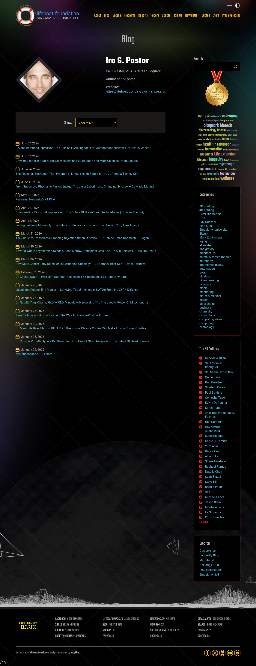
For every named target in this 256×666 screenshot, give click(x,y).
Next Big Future (209, 565)
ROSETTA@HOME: (64, 636)
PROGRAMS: (203, 630)
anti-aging (230, 116)
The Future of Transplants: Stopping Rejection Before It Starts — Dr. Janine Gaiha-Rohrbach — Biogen (82, 238)
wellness (227, 178)
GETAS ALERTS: (205, 619)
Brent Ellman (213, 487)
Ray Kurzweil (207, 222)
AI (208, 116)
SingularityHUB (209, 574)
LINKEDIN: (155, 619)
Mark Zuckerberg (210, 237)
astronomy (206, 261)
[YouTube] (230, 653)
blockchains (207, 304)
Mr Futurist (206, 560)
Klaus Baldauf (214, 436)
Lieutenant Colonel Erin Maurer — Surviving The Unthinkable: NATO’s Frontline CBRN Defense (77, 290)
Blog (106, 15)
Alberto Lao (212, 456)
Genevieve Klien (215, 358)
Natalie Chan (213, 471)
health (208, 144)
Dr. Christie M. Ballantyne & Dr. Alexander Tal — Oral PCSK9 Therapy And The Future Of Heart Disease (82, 341)
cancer (211, 135)
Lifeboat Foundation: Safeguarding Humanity (47, 15)
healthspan (223, 144)
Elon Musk (206, 226)
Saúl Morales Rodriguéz (213, 365)
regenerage (226, 164)
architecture (207, 253)
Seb (207, 492)
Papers (155, 15)
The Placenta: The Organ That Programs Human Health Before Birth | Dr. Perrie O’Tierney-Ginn (77, 174)
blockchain (232, 130)
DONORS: (154, 624)
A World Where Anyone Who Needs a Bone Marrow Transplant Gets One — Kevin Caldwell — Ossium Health (86, 251)
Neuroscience (234, 160)
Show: (68, 123)
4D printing (206, 210)
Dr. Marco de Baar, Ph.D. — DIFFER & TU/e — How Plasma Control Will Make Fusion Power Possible (81, 328)
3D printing (206, 206)
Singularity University (213, 229)
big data (204, 276)
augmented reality (211, 265)
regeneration (207, 169)
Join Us (178, 15)
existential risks (205, 139)
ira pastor (206, 154)
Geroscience (207, 550)
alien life (205, 245)
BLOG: (105, 624)
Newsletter (191, 15)
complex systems (210, 319)
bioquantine (226, 120)
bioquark (211, 125)
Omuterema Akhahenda (213, 429)
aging (202, 116)
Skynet (203, 233)
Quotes (205, 15)
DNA (202, 218)
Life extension (225, 154)
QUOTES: (202, 636)
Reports (143, 15)
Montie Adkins (214, 507)
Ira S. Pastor (213, 512)
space (203, 173)
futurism (233, 139)
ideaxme (200, 150)
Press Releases (231, 15)
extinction (217, 139)
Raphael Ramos (215, 466)
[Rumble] (237, 653)
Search (235, 66)
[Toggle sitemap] (229, 5)
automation (207, 268)
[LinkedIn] (222, 653)
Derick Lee (212, 451)
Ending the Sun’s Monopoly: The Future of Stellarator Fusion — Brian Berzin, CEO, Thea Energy (77, 225)
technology (228, 174)
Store (216, 15)
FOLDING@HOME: (158, 630)
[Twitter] (215, 653)
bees (202, 272)
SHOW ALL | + (205, 522)
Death (235, 135)
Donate (166, 15)
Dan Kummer (213, 422)
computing (206, 323)
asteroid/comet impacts (215, 257)
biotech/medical (210, 296)
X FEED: (58, 624)
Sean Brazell (213, 476)
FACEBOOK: (60, 619)
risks (226, 169)
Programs (129, 15)
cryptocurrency (221, 135)
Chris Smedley (214, 517)
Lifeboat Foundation (39, 653)
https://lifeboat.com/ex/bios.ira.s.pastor (135, 91)
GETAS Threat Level (29, 626)
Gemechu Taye (215, 397)
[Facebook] (207, 653)
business (205, 307)
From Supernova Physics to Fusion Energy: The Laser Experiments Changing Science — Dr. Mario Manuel (85, 186)
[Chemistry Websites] (217, 89)
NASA (226, 160)
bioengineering (209, 280)
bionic (203, 288)
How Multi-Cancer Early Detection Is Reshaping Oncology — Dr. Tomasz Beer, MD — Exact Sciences (80, 264)
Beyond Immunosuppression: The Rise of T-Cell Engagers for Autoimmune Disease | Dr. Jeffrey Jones (82, 148)
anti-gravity (206, 249)
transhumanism (210, 179)
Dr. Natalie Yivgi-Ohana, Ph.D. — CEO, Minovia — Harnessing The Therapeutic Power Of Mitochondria (82, 302)
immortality (213, 149)
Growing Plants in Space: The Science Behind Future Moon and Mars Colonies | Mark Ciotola (77, 161)
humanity (235, 145)
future (225, 139)
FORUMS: (154, 636)
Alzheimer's (215, 116)
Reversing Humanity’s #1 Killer (36, 199)
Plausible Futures (210, 570)
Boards (116, 15)
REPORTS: (107, 630)
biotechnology (207, 130)
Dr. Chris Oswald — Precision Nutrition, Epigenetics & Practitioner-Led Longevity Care (71, 277)
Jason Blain (213, 502)
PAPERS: (107, 636)
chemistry (205, 311)
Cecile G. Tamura (216, 441)
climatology (207, 315)
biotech (226, 125)
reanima (213, 164)
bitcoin (221, 130)
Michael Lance (214, 497)
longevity (216, 159)
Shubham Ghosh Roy (219, 372)
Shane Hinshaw (215, 461)
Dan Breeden (213, 382)
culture (230, 135)
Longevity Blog (209, 555)
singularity (233, 169)
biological (205, 284)
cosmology (206, 327)
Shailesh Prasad (216, 387)
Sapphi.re (75, 653)
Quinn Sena (212, 377)
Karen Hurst (213, 408)
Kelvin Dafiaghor (216, 402)
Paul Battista (213, 392)
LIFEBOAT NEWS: (111, 619)
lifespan (202, 160)
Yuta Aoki (211, 446)
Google (199, 145)
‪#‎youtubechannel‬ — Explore (34, 354)
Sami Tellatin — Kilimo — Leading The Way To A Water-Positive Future (62, 315)
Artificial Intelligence (211, 121)
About (97, 15)
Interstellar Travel (231, 150)
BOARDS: (202, 624)
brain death (202, 135)
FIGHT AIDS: (61, 630)
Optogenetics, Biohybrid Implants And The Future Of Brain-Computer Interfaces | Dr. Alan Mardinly (80, 212)
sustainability (213, 174)
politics (204, 165)
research (220, 169)
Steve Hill (211, 482)
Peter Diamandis (210, 214)
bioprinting (206, 292)
